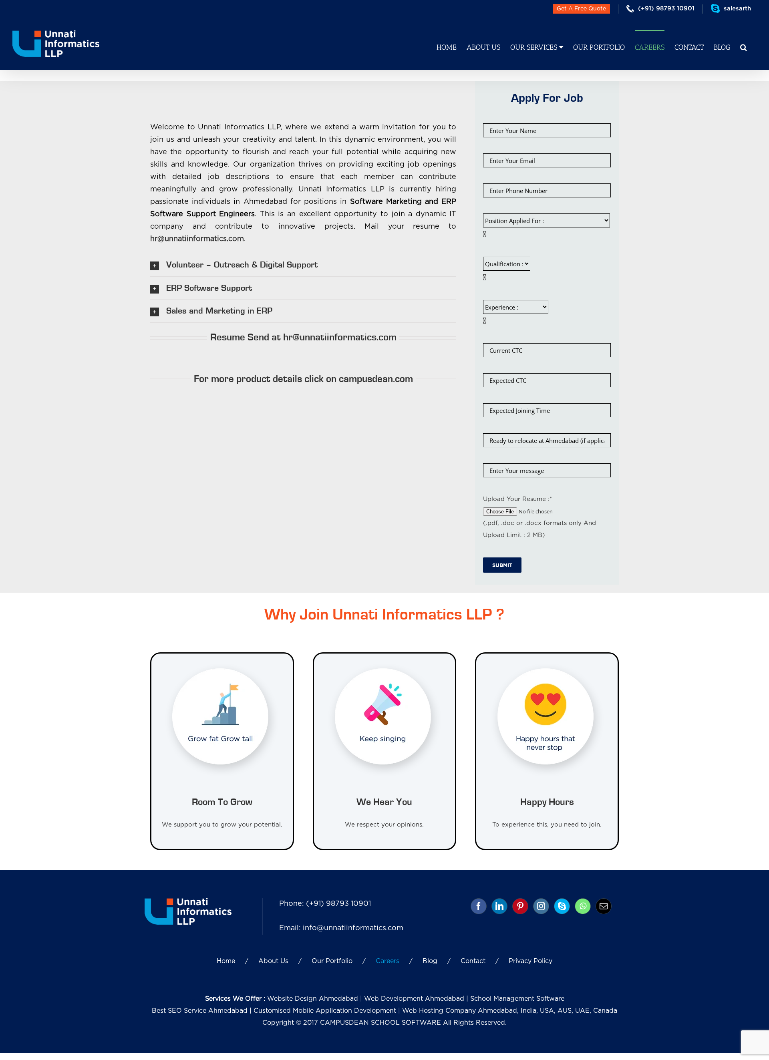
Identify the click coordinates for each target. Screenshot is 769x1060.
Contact (473, 961)
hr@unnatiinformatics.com (197, 239)
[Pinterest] (520, 906)
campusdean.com (376, 379)
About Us (273, 961)
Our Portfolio (332, 961)
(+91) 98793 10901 (338, 903)
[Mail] (604, 906)
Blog (430, 961)
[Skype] (562, 906)
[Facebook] (479, 906)
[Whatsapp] (583, 906)
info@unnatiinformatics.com (353, 928)
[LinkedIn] (499, 906)
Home (226, 961)
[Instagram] (541, 906)
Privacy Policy (530, 961)
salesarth (737, 9)
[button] (743, 47)
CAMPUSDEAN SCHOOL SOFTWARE (380, 1023)
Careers (387, 961)
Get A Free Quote (581, 9)
